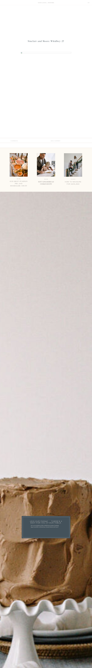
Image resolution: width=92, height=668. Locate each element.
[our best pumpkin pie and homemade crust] (19, 165)
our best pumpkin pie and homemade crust (19, 184)
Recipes (46, 179)
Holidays (73, 179)
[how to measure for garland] (73, 165)
